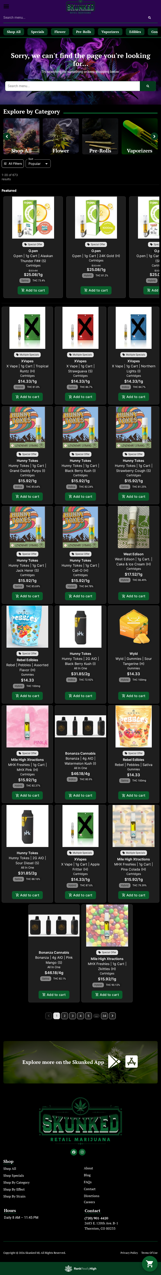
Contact (90, 1189)
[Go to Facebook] (73, 1152)
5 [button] (89, 1016)
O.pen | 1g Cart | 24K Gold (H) (96, 256)
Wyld (134, 653)
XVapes (27, 361)
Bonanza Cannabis (80, 753)
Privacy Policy (129, 1253)
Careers (89, 1202)
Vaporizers (139, 150)
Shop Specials (13, 1175)
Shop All (21, 150)
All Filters (15, 163)
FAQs (88, 1182)
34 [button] (104, 1016)
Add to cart (35, 290)
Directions (91, 1196)
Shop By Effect (14, 1189)
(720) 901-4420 (96, 1218)
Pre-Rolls (100, 150)
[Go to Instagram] (82, 1152)
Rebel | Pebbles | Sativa (133, 765)
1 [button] (56, 1016)
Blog (87, 1175)
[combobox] (72, 18)
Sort (31, 159)
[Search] (150, 18)
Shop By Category (16, 1182)
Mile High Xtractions (27, 760)
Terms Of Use (149, 1253)
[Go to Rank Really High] (80, 1268)
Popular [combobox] (35, 164)
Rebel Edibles (27, 660)
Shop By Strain (14, 1196)
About (88, 1168)
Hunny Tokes (27, 460)
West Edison (133, 554)
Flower (61, 150)
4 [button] (81, 1016)
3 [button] (73, 1016)
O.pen (33, 251)
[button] (6, 6)
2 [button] (64, 1016)
